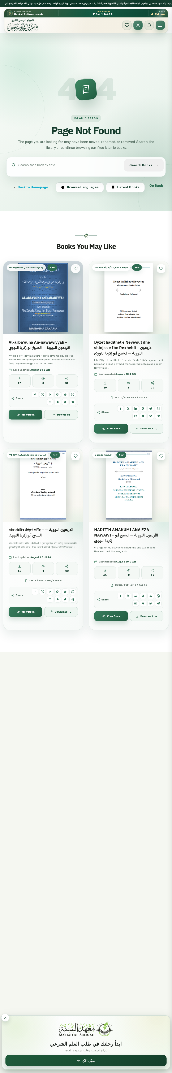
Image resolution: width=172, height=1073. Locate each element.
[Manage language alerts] (149, 25)
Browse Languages (83, 187)
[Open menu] (160, 25)
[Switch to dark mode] (138, 25)
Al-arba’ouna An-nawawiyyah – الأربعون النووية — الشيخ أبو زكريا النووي (39, 345)
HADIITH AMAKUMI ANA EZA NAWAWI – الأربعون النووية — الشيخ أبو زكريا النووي (126, 535)
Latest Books (128, 187)
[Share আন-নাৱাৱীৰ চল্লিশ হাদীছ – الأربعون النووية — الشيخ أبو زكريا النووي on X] (42, 591)
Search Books (140, 165)
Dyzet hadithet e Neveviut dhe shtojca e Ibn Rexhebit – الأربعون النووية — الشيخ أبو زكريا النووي (123, 347)
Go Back (156, 186)
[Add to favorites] (75, 268)
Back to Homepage (33, 187)
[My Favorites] (127, 25)
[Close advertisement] (5, 1018)
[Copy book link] (57, 402)
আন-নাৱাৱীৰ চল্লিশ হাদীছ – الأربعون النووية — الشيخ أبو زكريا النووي (41, 532)
